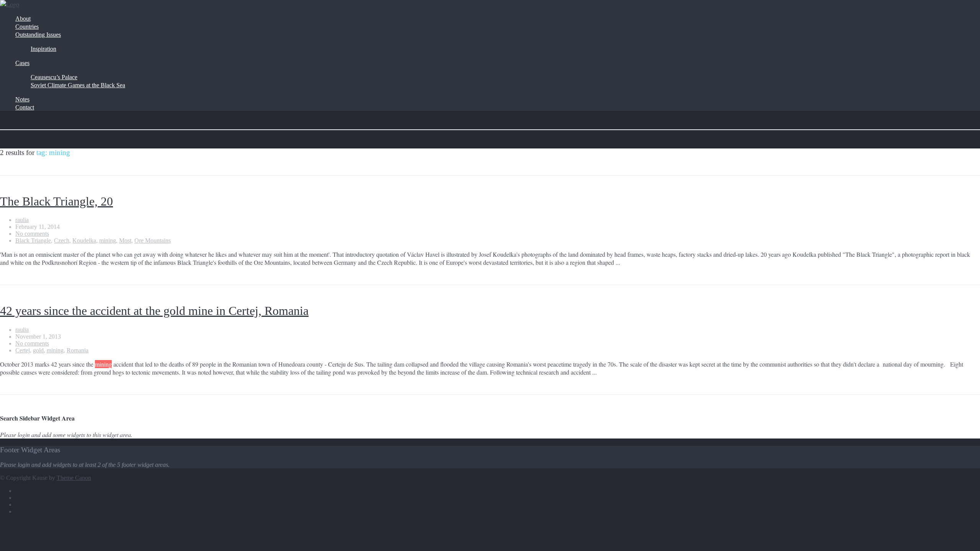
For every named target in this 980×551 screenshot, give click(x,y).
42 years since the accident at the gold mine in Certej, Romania (154, 311)
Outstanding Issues (38, 34)
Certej (22, 350)
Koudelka (84, 240)
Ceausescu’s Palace (54, 77)
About (23, 18)
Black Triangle (33, 240)
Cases (22, 63)
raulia (22, 220)
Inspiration (43, 49)
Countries (27, 26)
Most (125, 240)
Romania (77, 350)
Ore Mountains (152, 240)
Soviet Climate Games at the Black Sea (78, 85)
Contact (24, 107)
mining (107, 240)
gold (38, 350)
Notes (22, 99)
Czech (61, 240)
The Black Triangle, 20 (56, 201)
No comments (32, 233)
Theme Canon (74, 477)
